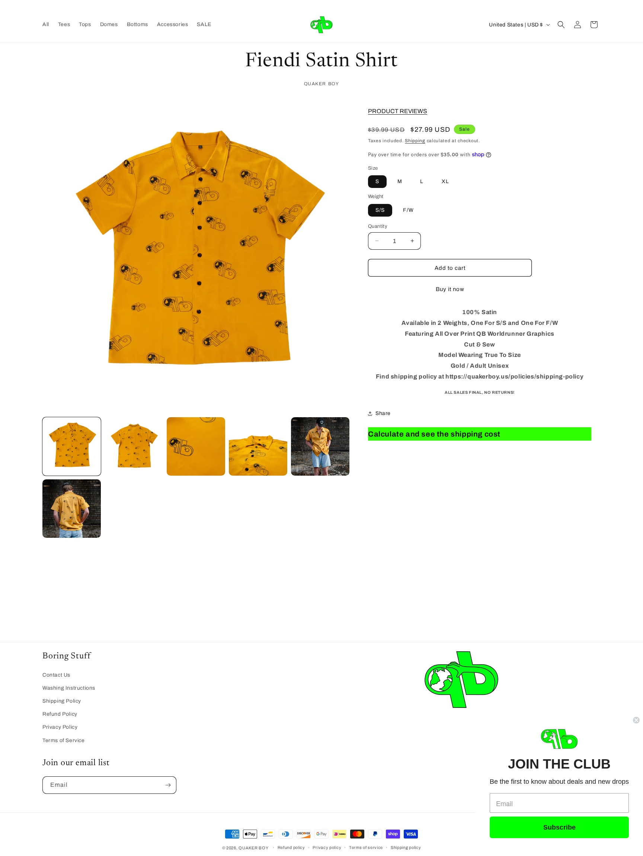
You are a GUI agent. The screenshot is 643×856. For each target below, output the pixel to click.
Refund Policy (59, 714)
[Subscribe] (168, 785)
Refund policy (291, 847)
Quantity (377, 226)
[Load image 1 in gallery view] (71, 446)
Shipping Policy (61, 701)
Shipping (415, 140)
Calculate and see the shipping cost (434, 434)
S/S (380, 210)
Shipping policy (406, 847)
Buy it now (450, 289)
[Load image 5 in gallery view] (320, 446)
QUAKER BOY (253, 848)
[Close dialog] (636, 720)
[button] (561, 24)
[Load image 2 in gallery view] (134, 446)
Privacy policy (327, 847)
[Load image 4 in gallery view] (258, 446)
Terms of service (366, 847)
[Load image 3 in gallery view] (196, 446)
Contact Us (56, 675)
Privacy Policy (59, 727)
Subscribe (559, 827)
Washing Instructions (68, 688)
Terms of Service (63, 740)
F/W (408, 210)
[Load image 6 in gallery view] (71, 508)
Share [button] (383, 413)
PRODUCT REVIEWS (397, 111)
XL (445, 181)
